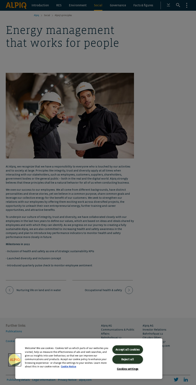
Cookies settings (128, 369)
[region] (88, 358)
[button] (15, 360)
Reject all (127, 359)
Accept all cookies (128, 349)
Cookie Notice (68, 367)
